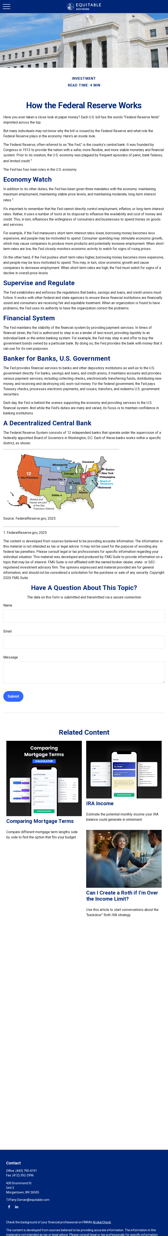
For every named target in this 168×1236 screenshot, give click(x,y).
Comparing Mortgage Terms (40, 821)
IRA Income (100, 803)
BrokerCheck (102, 1222)
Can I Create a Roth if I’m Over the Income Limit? (122, 896)
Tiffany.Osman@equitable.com (27, 1200)
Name (7, 605)
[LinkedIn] (16, 1207)
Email (7, 631)
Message (10, 657)
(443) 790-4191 (26, 1170)
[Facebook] (9, 1207)
